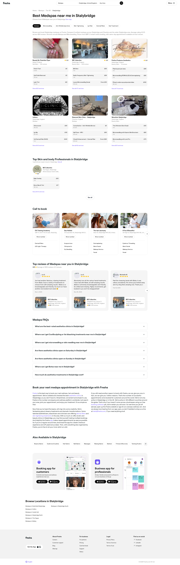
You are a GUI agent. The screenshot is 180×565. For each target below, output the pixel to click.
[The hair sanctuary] (104, 234)
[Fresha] (6, 3)
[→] (147, 234)
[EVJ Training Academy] (46, 234)
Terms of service (111, 542)
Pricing (82, 542)
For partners (83, 539)
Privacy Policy (110, 539)
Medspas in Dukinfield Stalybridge (35, 506)
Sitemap (54, 548)
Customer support (57, 542)
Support (82, 548)
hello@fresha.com (99, 411)
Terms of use (110, 545)
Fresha (35, 393)
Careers (54, 539)
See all (90, 197)
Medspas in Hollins (31, 509)
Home (35, 10)
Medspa (41, 10)
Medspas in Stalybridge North (34, 515)
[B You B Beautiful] (133, 234)
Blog (53, 545)
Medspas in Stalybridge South (59, 506)
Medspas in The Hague (32, 518)
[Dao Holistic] (75, 234)
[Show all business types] (145, 443)
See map (69, 19)
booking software (97, 404)
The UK (48, 10)
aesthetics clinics (75, 395)
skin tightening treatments (42, 416)
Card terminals (84, 545)
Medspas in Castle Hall (32, 512)
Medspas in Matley (31, 521)
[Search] (121, 3)
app (51, 420)
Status (81, 551)
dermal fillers (81, 413)
